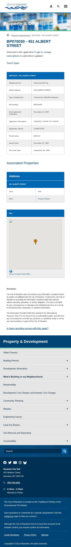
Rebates (7, 409)
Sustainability (9, 441)
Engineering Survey (12, 417)
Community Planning (13, 401)
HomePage (8, 35)
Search (58, 6)
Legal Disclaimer (11, 535)
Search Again (13, 63)
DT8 (39, 191)
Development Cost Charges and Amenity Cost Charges (29, 393)
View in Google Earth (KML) (19, 274)
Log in (51, 6)
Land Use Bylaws (11, 425)
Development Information (15, 368)
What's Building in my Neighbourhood (23, 376)
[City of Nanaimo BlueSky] (25, 462)
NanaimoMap (9, 384)
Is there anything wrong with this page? (27, 328)
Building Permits (11, 360)
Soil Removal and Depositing (17, 433)
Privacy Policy (30, 535)
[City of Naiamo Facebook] (5, 462)
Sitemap (45, 535)
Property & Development (21, 35)
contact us (8, 516)
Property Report (44, 199)
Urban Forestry (10, 352)
